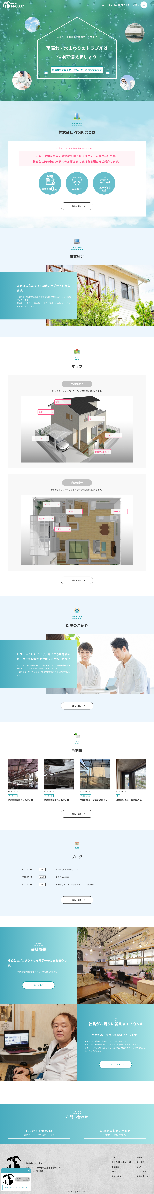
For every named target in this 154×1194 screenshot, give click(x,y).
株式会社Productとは (121, 1162)
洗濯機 (42, 518)
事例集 (140, 1157)
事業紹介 (115, 1166)
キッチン (116, 511)
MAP (114, 1171)
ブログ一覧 (141, 1171)
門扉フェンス (101, 451)
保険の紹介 (116, 1176)
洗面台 (59, 529)
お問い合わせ (142, 1176)
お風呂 (47, 504)
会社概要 (141, 1162)
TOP (114, 1157)
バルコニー (111, 435)
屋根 (58, 402)
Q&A (139, 1166)
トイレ (70, 511)
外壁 (41, 412)
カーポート (38, 438)
